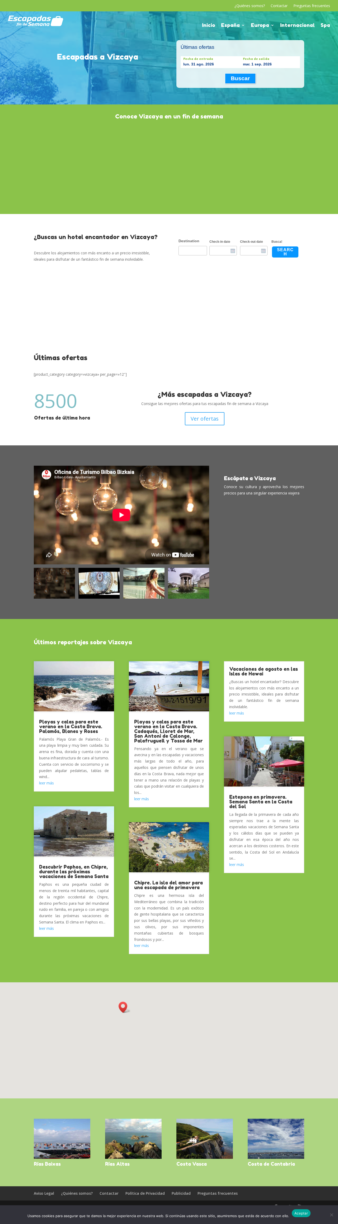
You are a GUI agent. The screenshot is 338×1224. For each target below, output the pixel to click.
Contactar (279, 6)
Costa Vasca (191, 1164)
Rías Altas (117, 1164)
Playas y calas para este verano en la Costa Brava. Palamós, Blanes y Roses (70, 726)
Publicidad (181, 1193)
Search (285, 251)
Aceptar (301, 1213)
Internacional (297, 25)
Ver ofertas (205, 418)
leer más (46, 782)
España (230, 25)
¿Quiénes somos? (249, 6)
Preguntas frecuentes (311, 6)
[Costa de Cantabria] (276, 1139)
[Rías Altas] (133, 1139)
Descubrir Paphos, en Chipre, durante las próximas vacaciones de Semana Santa (74, 871)
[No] (331, 1214)
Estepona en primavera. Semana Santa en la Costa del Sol (260, 801)
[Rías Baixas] (62, 1139)
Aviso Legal (44, 1193)
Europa (260, 25)
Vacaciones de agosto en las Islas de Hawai (263, 671)
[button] (125, 1007)
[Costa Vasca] (204, 1139)
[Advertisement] (169, 166)
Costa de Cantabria (271, 1164)
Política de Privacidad (145, 1193)
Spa (325, 25)
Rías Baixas (47, 1164)
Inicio (208, 25)
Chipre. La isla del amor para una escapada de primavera (168, 885)
